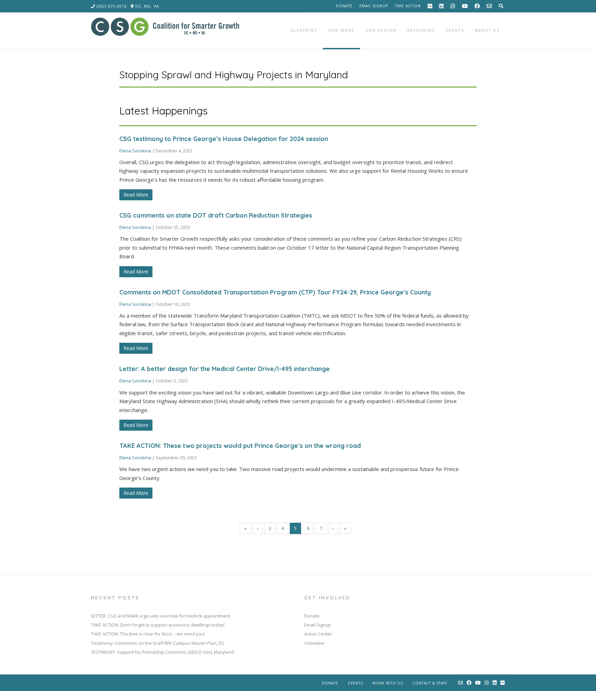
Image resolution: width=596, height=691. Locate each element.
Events (355, 683)
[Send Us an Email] (489, 6)
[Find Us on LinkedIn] (441, 6)
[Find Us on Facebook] (477, 6)
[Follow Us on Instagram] (452, 6)
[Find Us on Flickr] (430, 6)
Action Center (318, 634)
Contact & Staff (430, 683)
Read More (135, 194)
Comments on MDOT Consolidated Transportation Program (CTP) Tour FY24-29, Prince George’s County (275, 292)
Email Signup (373, 5)
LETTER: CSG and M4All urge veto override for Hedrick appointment (160, 616)
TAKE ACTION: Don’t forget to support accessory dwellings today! (158, 625)
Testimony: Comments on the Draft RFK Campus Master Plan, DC (158, 643)
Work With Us (387, 683)
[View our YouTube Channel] (464, 6)
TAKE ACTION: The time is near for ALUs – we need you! (148, 634)
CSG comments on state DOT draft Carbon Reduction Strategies (215, 215)
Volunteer (314, 643)
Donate (344, 5)
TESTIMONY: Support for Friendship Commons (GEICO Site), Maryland (162, 652)
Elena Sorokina (135, 151)
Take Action (408, 5)
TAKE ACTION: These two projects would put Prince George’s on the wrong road (240, 446)
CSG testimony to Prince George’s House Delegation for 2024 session (223, 139)
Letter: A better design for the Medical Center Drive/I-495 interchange (224, 369)
